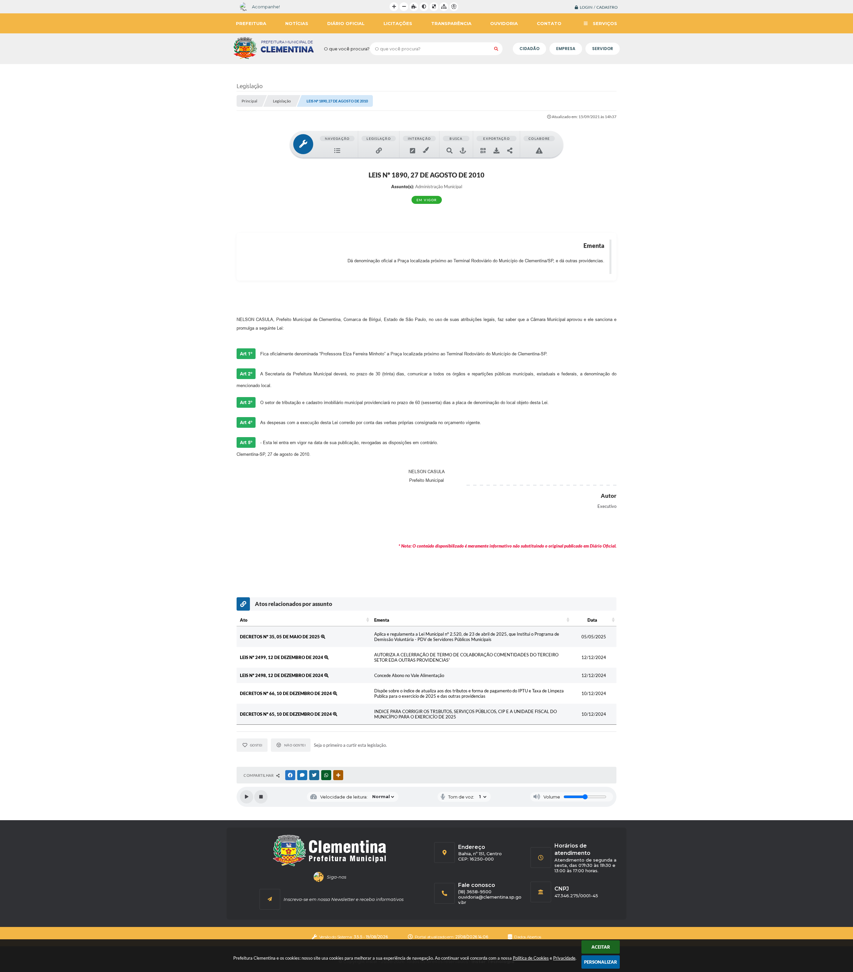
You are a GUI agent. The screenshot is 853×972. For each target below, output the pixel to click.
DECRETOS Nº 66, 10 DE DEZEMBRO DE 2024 (286, 693)
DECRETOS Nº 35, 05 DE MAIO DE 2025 (280, 636)
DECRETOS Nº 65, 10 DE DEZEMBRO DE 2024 (286, 714)
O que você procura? (347, 48)
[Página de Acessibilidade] (453, 6)
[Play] (246, 796)
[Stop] (261, 796)
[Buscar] (496, 48)
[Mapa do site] (443, 6)
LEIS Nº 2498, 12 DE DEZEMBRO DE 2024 (282, 675)
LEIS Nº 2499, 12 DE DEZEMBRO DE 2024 (282, 657)
